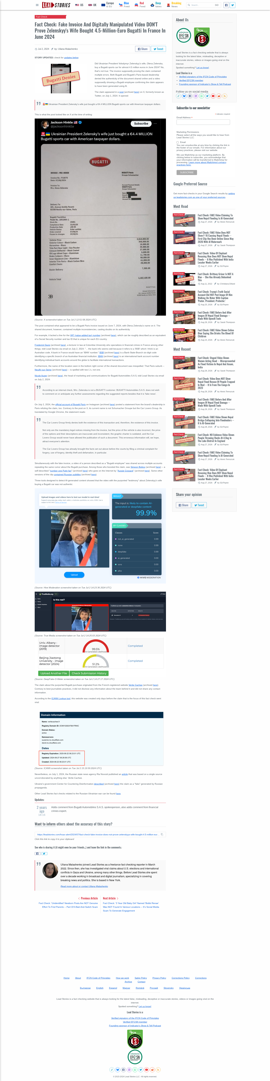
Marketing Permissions (188, 132)
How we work (122, 978)
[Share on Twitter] (44, 853)
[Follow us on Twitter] (207, 96)
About (78, 978)
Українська (184, 988)
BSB (102, 352)
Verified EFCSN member (191, 80)
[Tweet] (232, 5)
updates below (71, 57)
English (99, 988)
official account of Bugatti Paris (70, 404)
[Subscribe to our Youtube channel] (213, 96)
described (99, 784)
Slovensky (169, 988)
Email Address (184, 117)
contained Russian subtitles (67, 474)
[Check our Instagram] (195, 96)
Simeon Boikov (138, 467)
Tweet (159, 49)
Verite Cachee (135, 685)
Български (85, 988)
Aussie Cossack (125, 470)
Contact (141, 981)
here (136, 92)
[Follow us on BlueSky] (184, 96)
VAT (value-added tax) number (85, 335)
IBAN (100, 356)
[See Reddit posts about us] (218, 96)
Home (67, 978)
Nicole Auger (41, 375)
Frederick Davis (42, 345)
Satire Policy (141, 978)
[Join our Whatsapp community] (201, 96)
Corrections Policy (181, 978)
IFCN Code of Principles (98, 978)
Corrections (201, 978)
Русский (154, 988)
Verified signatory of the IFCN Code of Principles (203, 76)
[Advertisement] (100, 940)
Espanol (113, 988)
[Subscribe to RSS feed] (224, 96)
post (121, 92)
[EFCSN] (135, 1057)
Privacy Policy (159, 978)
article (125, 774)
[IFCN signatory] (135, 1039)
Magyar (126, 988)
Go (216, 5)
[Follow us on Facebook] (190, 96)
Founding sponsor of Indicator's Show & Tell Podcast (205, 84)
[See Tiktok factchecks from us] (178, 96)
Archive (128, 981)
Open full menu (37, 5)
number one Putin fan (60, 470)
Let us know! (202, 67)
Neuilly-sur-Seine (43, 369)
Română (140, 988)
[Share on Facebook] (38, 853)
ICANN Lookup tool (60, 698)
